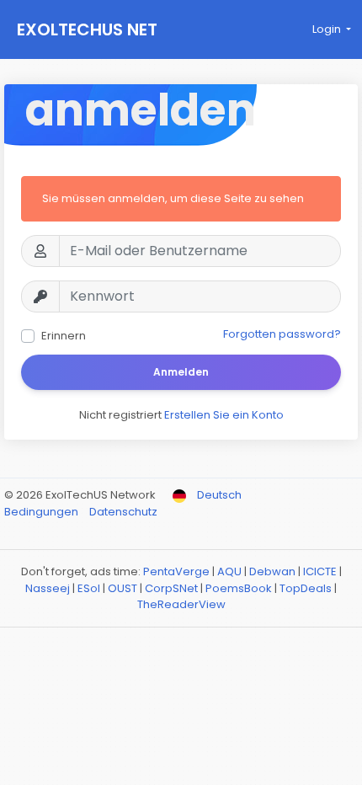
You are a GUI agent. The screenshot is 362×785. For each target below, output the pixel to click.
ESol (88, 588)
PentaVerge (176, 571)
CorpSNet (171, 588)
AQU (229, 571)
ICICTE (320, 571)
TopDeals (305, 588)
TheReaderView (181, 604)
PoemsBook (238, 588)
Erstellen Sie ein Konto (224, 415)
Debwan (272, 571)
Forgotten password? (282, 334)
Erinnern (63, 336)
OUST (122, 588)
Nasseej (47, 588)
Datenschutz (123, 512)
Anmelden (181, 372)
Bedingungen (42, 512)
